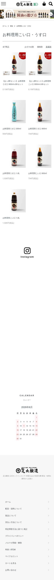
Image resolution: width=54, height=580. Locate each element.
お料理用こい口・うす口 (24, 26)
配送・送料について (13, 508)
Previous (3, 14)
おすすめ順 (29, 46)
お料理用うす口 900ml (37, 128)
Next (51, 14)
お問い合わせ (10, 570)
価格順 (40, 46)
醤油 (11, 26)
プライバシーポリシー (14, 535)
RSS (7, 549)
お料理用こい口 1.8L (11, 217)
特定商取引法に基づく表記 (16, 529)
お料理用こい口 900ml (37, 173)
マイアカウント (11, 556)
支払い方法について (13, 522)
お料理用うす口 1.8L (11, 173)
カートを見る (10, 563)
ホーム (5, 26)
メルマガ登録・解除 (13, 542)
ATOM (13, 549)
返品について (10, 515)
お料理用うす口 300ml (12, 128)
